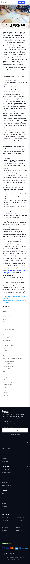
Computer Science (8, 337)
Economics (6, 342)
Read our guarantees (15, 434)
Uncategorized (7, 397)
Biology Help (18, 527)
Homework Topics (6, 458)
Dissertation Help (20, 517)
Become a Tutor (5, 509)
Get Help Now (22, 2)
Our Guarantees (5, 469)
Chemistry (6, 332)
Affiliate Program (5, 461)
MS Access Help (5, 530)
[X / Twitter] (10, 554)
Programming (6, 390)
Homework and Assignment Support (13, 358)
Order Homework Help (7, 445)
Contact (23, 559)
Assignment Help (7, 314)
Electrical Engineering (9, 345)
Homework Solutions (8, 369)
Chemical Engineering (9, 329)
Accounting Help (5, 527)
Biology (5, 319)
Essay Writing (5, 517)
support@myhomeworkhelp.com (11, 423)
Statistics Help (19, 530)
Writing (5, 400)
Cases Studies (6, 327)
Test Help (5, 395)
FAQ (3, 500)
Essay (4, 353)
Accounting (6, 308)
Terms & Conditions (6, 485)
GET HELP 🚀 (15, 430)
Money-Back (10, 559)
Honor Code (4, 479)
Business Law (6, 321)
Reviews (4, 503)
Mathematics (6, 379)
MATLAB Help (5, 524)
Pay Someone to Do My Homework (7, 534)
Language (5, 374)
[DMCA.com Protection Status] (7, 543)
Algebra (5, 311)
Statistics (5, 392)
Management (6, 377)
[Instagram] (13, 554)
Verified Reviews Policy (7, 482)
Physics (5, 387)
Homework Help (7, 363)
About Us (4, 493)
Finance (5, 356)
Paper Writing (19, 524)
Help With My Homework (21, 534)
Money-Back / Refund (7, 472)
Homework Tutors (20, 520)
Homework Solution (8, 366)
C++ (4, 324)
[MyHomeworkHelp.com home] (5, 411)
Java (4, 371)
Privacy (15, 559)
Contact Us (4, 496)
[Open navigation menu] (27, 2)
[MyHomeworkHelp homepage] (6, 2)
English (5, 350)
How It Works (5, 455)
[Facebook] (6, 554)
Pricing (3, 451)
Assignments (6, 316)
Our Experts (4, 506)
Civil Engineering (7, 335)
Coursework (6, 340)
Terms (19, 559)
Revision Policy (5, 475)
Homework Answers (8, 361)
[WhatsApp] (3, 554)
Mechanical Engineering (9, 382)
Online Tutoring (7, 384)
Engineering (6, 348)
